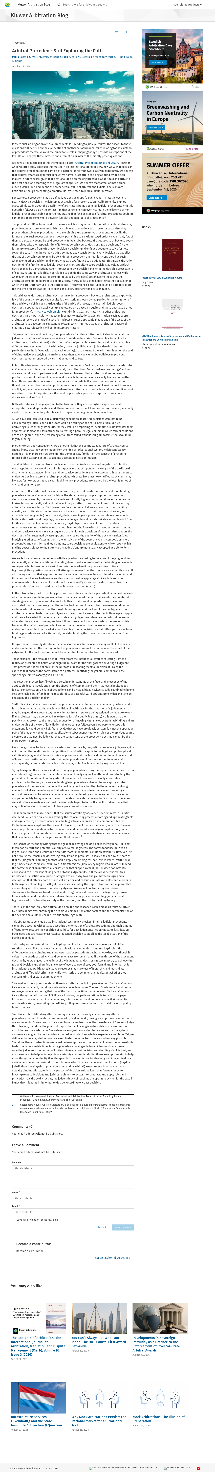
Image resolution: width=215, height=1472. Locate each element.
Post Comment (123, 1227)
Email (16, 1206)
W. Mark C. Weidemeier (47, 311)
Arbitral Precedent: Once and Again (96, 162)
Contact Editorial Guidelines (112, 1257)
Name (16, 1192)
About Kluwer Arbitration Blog (25, 1468)
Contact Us (52, 1468)
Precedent (19, 42)
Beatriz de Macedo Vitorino (98, 56)
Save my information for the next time (37, 1220)
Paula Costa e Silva (23, 56)
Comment (17, 1162)
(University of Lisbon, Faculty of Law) (58, 56)
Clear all (101, 1227)
